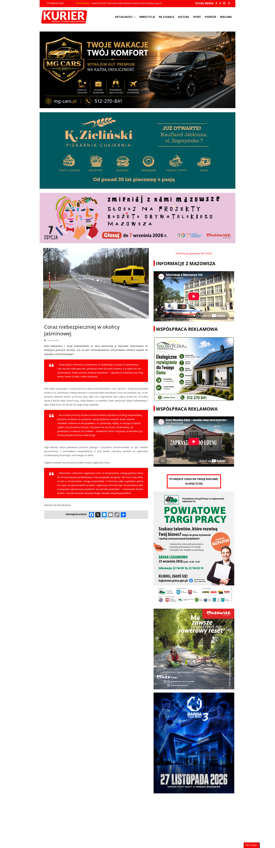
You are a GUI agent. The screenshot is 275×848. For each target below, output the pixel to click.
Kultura (183, 16)
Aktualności (123, 16)
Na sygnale (166, 16)
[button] (125, 17)
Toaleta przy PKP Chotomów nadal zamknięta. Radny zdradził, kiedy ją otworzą (126, 3)
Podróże (210, 16)
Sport (197, 16)
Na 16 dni (206, 253)
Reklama (226, 16)
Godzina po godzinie (188, 253)
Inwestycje (147, 16)
